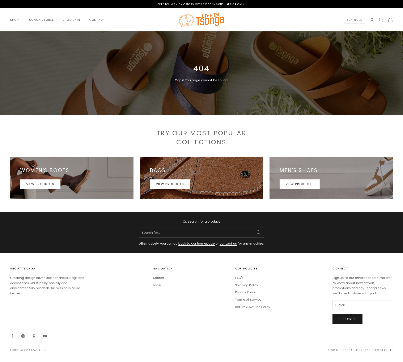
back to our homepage (196, 243)
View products (40, 184)
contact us (228, 243)
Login (157, 285)
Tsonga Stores (40, 20)
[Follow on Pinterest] (34, 336)
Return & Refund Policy (252, 307)
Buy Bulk (354, 20)
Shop (14, 20)
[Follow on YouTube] (45, 336)
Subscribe (347, 319)
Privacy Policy (245, 292)
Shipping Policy (246, 285)
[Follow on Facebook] (12, 336)
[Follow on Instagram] (23, 336)
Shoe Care (72, 20)
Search (158, 278)
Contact (97, 20)
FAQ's (239, 278)
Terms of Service (248, 299)
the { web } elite (381, 350)
